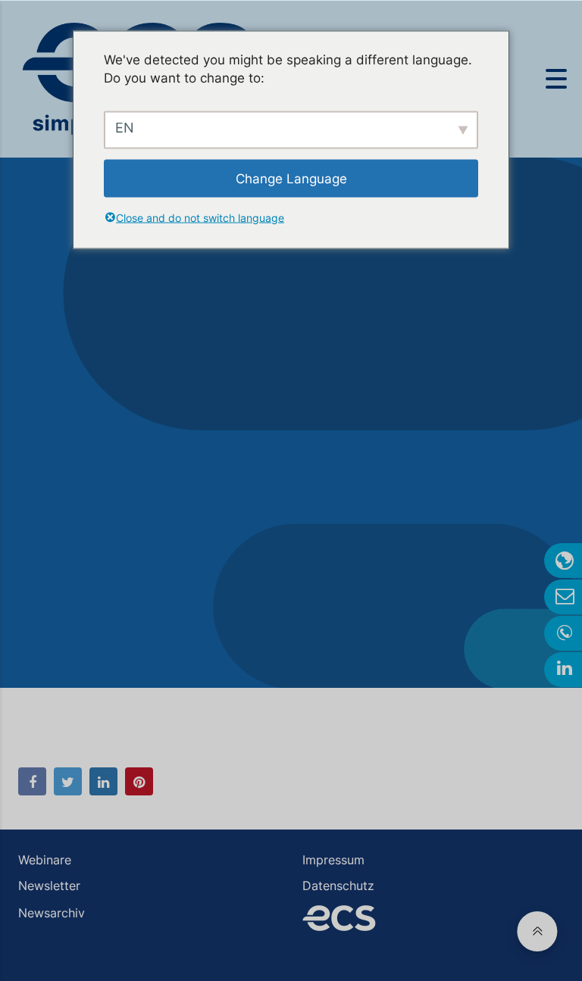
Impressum (333, 859)
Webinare (44, 859)
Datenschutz (338, 885)
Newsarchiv (51, 912)
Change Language (291, 178)
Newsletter (49, 885)
